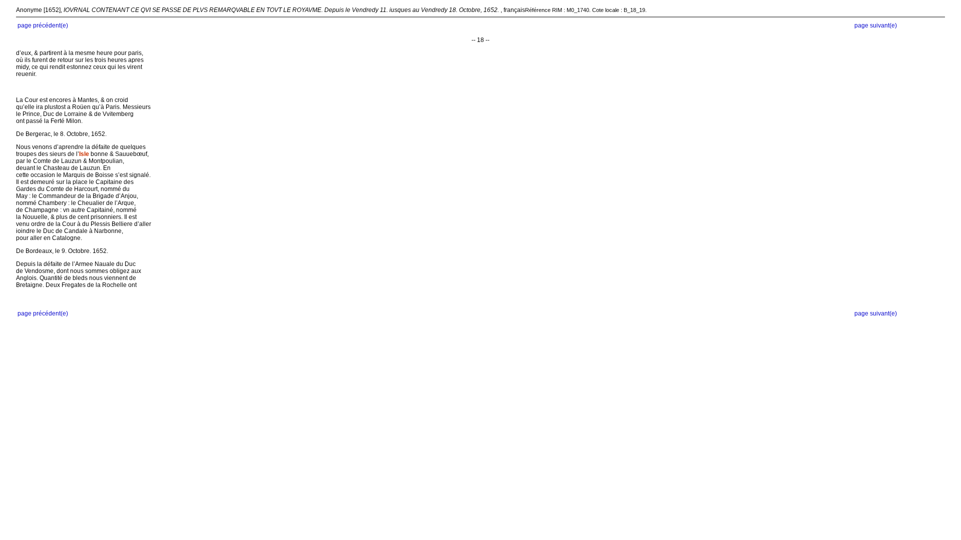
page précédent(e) (43, 25)
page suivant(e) (875, 25)
